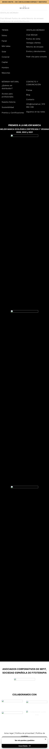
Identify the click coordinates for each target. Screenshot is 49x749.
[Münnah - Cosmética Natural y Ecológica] (24, 7)
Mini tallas (6, 46)
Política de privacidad (24, 733)
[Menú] (3, 7)
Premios (5, 112)
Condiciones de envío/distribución (15, 21)
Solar (4, 51)
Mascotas (6, 73)
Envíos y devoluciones (35, 51)
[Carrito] (46, 7)
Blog (28, 95)
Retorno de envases (35, 18)
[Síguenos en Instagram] (34, 118)
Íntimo (4, 35)
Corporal (5, 57)
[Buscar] (7, 7)
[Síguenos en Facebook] (28, 118)
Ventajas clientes (33, 43)
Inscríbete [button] (23, 746)
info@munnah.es (33, 104)
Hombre (5, 67)
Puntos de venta (19, 18)
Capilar (5, 62)
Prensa (29, 90)
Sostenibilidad (8, 107)
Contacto (30, 99)
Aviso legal (9, 733)
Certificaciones (17, 112)
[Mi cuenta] (42, 7)
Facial (4, 41)
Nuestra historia (8, 102)
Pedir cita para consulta (36, 56)
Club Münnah (5, 18)
